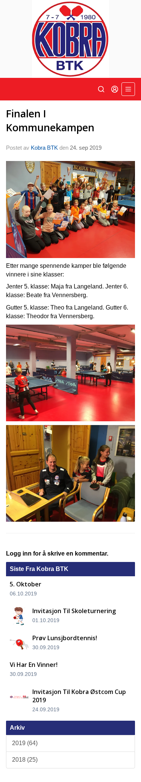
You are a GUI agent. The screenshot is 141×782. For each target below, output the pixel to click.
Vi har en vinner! (34, 665)
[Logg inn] (114, 89)
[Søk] (101, 89)
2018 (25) (25, 759)
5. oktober (25, 584)
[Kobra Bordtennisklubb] (70, 39)
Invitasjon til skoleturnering (74, 611)
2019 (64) (25, 743)
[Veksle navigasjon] (128, 89)
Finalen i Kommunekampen (50, 120)
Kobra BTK (44, 147)
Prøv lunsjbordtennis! (64, 638)
